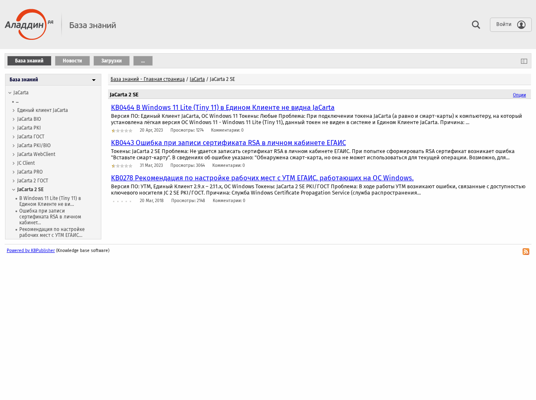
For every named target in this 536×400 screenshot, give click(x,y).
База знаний (24, 80)
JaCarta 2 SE (30, 189)
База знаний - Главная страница (148, 79)
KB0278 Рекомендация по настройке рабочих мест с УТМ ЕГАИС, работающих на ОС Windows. (262, 178)
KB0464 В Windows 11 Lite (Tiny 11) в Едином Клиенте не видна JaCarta (223, 107)
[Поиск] (474, 24)
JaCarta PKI (29, 128)
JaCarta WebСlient (36, 154)
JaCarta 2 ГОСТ (32, 181)
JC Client (26, 163)
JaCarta (20, 93)
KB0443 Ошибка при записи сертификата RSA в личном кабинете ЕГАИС (228, 142)
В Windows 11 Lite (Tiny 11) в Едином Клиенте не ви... (50, 201)
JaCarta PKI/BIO (34, 145)
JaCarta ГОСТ (30, 137)
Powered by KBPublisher (31, 250)
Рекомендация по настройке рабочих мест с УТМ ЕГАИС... (52, 232)
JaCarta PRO (30, 172)
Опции (519, 95)
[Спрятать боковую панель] (524, 61)
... (17, 101)
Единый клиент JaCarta (42, 110)
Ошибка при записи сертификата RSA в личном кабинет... (50, 217)
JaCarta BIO (29, 119)
